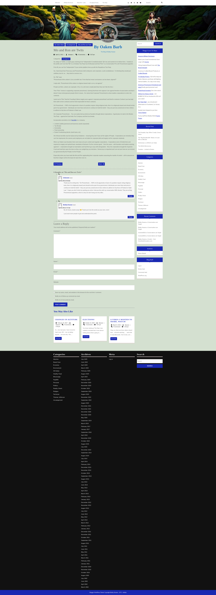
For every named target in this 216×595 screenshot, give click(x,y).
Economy (140, 169)
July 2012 (84, 511)
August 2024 (85, 374)
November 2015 (86, 438)
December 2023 (86, 382)
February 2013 (85, 496)
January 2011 (85, 563)
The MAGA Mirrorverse (144, 146)
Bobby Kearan (67, 205)
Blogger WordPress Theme (97, 592)
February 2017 (85, 426)
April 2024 (84, 376)
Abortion (140, 163)
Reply (130, 196)
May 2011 (84, 552)
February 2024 (85, 379)
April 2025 (84, 365)
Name (56, 261)
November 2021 (86, 409)
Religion (140, 199)
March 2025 (85, 368)
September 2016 (86, 432)
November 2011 (86, 534)
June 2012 (84, 514)
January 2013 (85, 499)
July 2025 (84, 359)
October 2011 (85, 537)
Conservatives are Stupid (154, 232)
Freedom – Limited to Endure (146, 149)
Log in (139, 266)
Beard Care (141, 166)
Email (56, 272)
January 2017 (85, 429)
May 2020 (84, 417)
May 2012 (84, 517)
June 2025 (84, 362)
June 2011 (84, 549)
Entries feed (141, 269)
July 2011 (84, 546)
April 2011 (84, 555)
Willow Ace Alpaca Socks (145, 94)
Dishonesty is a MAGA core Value (147, 143)
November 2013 (86, 470)
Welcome (57, 2)
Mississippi (141, 182)
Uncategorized (70, 44)
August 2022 (85, 403)
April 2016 (84, 435)
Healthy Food (141, 179)
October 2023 (85, 388)
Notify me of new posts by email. (64, 300)
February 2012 (85, 525)
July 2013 (84, 482)
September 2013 (86, 476)
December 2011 (86, 531)
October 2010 (85, 572)
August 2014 (85, 455)
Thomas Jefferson (143, 205)
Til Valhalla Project (144, 76)
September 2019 (86, 420)
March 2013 (85, 493)
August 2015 (85, 444)
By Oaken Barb (59, 44)
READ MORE (59, 339)
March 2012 (85, 523)
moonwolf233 (141, 232)
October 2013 (85, 473)
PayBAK (140, 185)
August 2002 (85, 575)
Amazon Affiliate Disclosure (146, 56)
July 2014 (84, 458)
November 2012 (86, 505)
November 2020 (86, 414)
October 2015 (85, 441)
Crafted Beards (142, 73)
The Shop (105, 2)
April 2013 (84, 490)
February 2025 (85, 371)
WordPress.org (142, 275)
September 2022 (86, 400)
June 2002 (84, 581)
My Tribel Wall (142, 102)
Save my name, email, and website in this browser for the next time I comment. (78, 292)
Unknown (66, 178)
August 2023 (85, 394)
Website (56, 282)
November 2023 (86, 385)
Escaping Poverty (94, 2)
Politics (140, 192)
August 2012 (85, 508)
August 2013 (85, 479)
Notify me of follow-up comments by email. (67, 296)
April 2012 (84, 520)
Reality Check (142, 195)
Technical (140, 202)
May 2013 (84, 487)
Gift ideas (140, 176)
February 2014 (85, 464)
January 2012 (85, 528)
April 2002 (84, 584)
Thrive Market (142, 112)
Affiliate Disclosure (68, 2)
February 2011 (85, 561)
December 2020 (86, 412)
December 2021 (86, 406)
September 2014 (86, 452)
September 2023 (86, 391)
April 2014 (84, 461)
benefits (74, 120)
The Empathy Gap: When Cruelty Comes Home (149, 133)
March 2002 (85, 587)
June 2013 (84, 485)
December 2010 (86, 566)
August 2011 (85, 543)
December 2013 (86, 467)
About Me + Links (81, 2)
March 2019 (85, 423)
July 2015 (84, 447)
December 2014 (86, 450)
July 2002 (84, 578)
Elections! (89, 319)
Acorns (147, 62)
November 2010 (86, 569)
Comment (57, 231)
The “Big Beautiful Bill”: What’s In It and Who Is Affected (148, 138)
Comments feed (142, 272)
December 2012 (86, 502)
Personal (140, 189)
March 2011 (85, 558)
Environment (141, 172)
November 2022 (86, 397)
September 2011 (86, 540)
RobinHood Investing (144, 90)
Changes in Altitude (66, 319)
